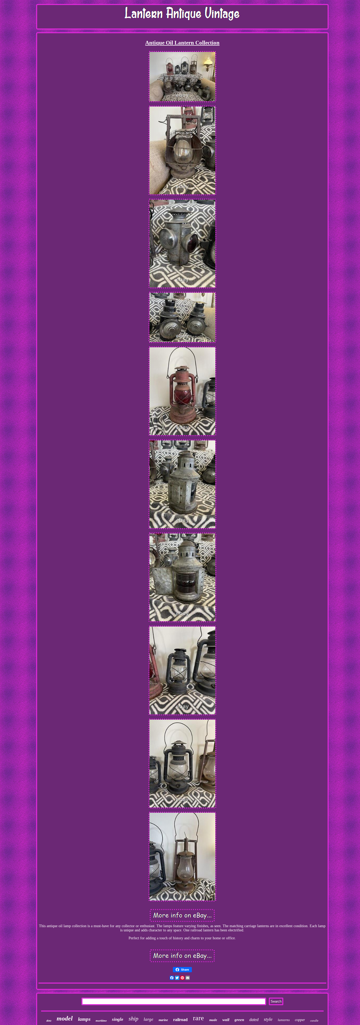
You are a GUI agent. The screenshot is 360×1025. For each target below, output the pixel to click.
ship (133, 1018)
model (65, 1018)
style (268, 1019)
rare (198, 1018)
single (117, 1019)
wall (225, 1020)
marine (163, 1020)
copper (300, 1020)
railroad (180, 1019)
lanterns (284, 1020)
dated (254, 1019)
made (213, 1020)
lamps (84, 1019)
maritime (101, 1020)
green (239, 1020)
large (148, 1019)
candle (314, 1020)
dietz (48, 1020)
